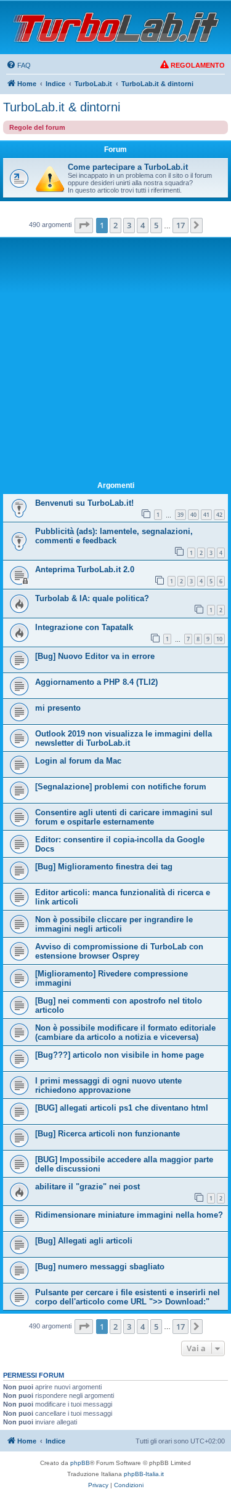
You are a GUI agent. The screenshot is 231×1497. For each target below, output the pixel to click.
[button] (84, 225)
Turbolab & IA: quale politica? (92, 598)
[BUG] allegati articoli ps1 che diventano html (121, 1107)
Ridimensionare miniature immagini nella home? (129, 1215)
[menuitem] (18, 65)
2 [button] (115, 225)
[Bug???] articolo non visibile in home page (119, 1055)
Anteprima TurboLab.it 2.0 (84, 569)
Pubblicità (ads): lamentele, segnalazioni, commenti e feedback (114, 536)
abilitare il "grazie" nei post (87, 1186)
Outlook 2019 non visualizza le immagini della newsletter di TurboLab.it (123, 738)
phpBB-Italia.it (144, 1474)
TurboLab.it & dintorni (61, 107)
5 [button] (156, 225)
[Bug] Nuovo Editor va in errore (95, 656)
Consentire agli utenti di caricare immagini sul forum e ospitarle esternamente (124, 817)
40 (193, 515)
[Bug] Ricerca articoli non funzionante (107, 1133)
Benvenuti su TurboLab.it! (84, 503)
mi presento (58, 708)
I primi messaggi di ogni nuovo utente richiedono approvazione (108, 1085)
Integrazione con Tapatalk (84, 627)
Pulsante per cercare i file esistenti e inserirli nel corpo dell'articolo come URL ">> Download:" (127, 1297)
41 (206, 515)
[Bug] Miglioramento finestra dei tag (103, 866)
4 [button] (142, 225)
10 (219, 639)
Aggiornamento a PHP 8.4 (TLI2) (96, 682)
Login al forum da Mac (78, 760)
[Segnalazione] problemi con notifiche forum (120, 786)
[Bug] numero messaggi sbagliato (99, 1266)
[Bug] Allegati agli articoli (83, 1240)
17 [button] (180, 225)
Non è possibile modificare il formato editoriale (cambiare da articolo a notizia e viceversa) (125, 1032)
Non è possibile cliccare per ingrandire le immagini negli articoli (114, 924)
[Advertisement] (115, 361)
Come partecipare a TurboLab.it (128, 167)
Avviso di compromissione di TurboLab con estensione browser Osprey (119, 951)
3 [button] (129, 225)
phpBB (80, 1462)
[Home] (116, 27)
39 (180, 515)
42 (219, 515)
